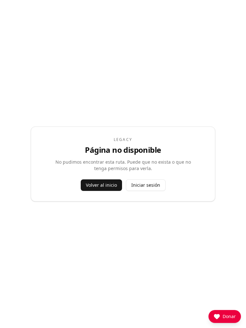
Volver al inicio (101, 185)
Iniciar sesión (145, 185)
